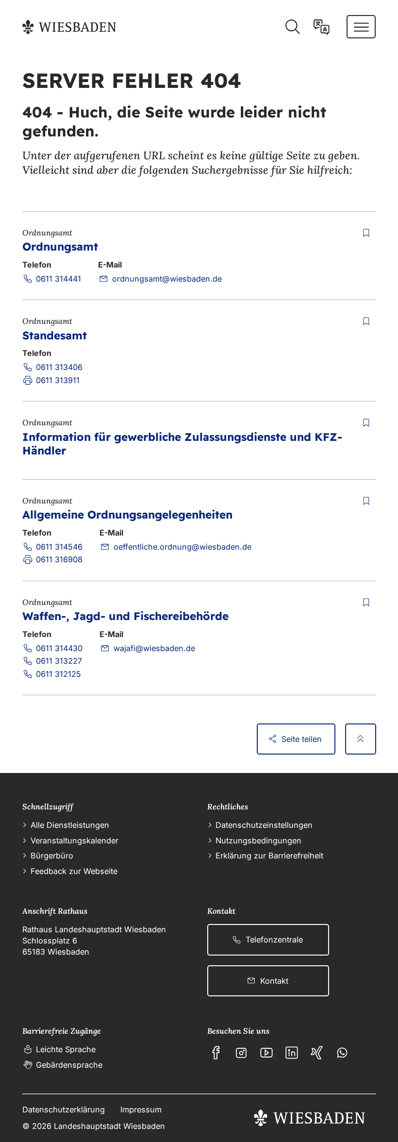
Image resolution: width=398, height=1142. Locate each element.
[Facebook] (216, 1052)
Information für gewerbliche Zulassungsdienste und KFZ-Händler (182, 444)
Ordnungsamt (60, 246)
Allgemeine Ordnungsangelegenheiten (127, 514)
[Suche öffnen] (292, 27)
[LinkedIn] (291, 1052)
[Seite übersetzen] (322, 27)
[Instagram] (241, 1052)
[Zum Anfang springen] (360, 739)
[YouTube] (266, 1052)
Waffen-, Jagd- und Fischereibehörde (125, 616)
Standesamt (54, 335)
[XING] (317, 1052)
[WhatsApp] (342, 1052)
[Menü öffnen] (361, 26)
